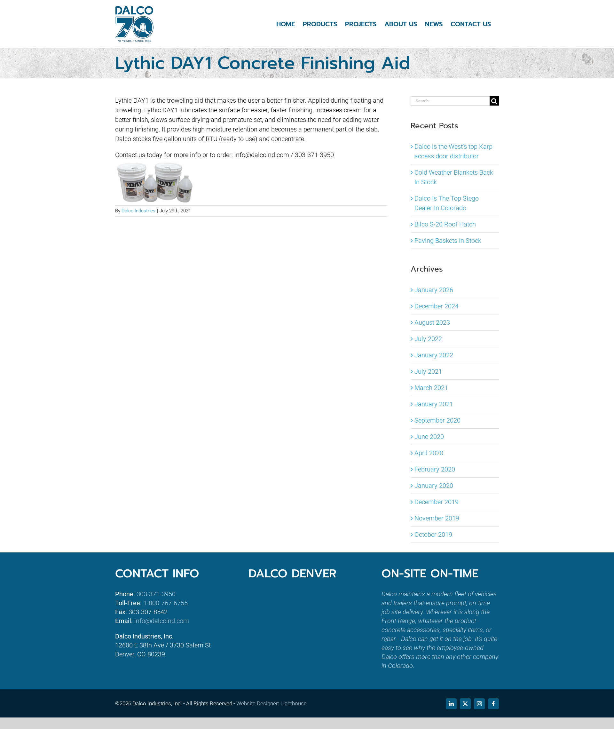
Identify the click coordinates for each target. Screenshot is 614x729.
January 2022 (433, 355)
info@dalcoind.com (161, 621)
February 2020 (434, 469)
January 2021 (433, 404)
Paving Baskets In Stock (447, 240)
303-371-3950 (156, 594)
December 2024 (436, 306)
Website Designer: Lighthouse (271, 703)
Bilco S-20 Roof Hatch (445, 224)
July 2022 (428, 339)
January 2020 (433, 485)
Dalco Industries (138, 211)
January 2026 (433, 290)
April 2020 (428, 453)
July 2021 (428, 371)
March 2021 (431, 388)
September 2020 (437, 420)
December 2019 (436, 502)
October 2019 (433, 534)
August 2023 (432, 322)
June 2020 (429, 436)
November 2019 (436, 518)
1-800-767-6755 (165, 603)
